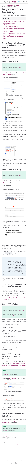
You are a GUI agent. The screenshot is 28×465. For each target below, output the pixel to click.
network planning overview (9, 315)
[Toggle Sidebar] (2, 2)
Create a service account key (11, 26)
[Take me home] (10, 2)
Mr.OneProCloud (6, 15)
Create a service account (10, 24)
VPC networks (12, 378)
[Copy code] (24, 258)
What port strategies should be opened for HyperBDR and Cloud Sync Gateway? (14, 364)
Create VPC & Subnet (8, 31)
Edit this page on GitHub (8, 436)
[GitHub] (24, 2)
